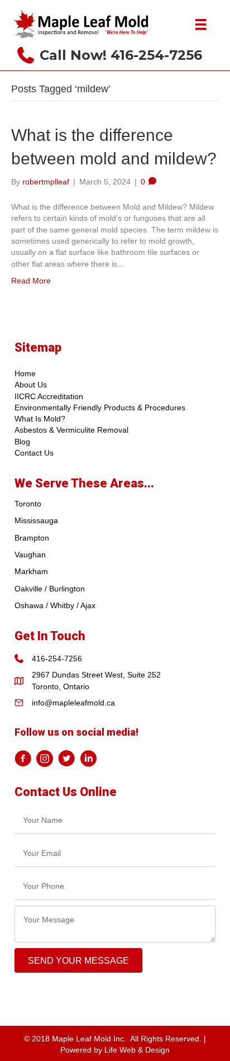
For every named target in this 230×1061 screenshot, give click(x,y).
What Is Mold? (40, 418)
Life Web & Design (137, 1049)
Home (25, 373)
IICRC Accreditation (49, 396)
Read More (31, 280)
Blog (22, 441)
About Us (31, 384)
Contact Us (34, 452)
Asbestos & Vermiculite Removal (71, 429)
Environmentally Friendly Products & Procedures (100, 407)
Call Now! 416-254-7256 (121, 55)
